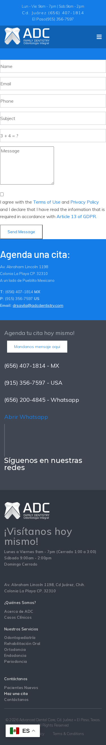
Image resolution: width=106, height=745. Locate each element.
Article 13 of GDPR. (77, 216)
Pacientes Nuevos (21, 687)
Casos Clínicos (18, 617)
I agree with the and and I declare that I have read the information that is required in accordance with (52, 209)
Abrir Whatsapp (26, 416)
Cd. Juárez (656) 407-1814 (53, 12)
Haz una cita (16, 693)
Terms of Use (46, 202)
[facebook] (15, 480)
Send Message (21, 231)
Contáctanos (16, 699)
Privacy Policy (84, 202)
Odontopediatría (20, 637)
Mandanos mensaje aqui (37, 346)
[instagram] (25, 480)
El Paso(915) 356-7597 (53, 19)
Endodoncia (15, 655)
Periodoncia (15, 661)
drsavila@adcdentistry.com (38, 305)
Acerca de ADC (18, 611)
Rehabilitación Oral (22, 643)
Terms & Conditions (68, 733)
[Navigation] (99, 37)
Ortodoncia (15, 649)
